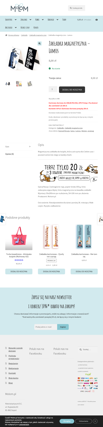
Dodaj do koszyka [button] (19, 271)
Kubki (37, 19)
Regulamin (13, 363)
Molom (84, 131)
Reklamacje (14, 368)
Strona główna (13, 35)
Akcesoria (8, 27)
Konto (36, 27)
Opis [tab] (7, 146)
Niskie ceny (25, 27)
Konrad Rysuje (64, 131)
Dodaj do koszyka (72, 89)
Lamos (78, 131)
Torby (64, 19)
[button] (40, 43)
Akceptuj (66, 421)
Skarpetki (8, 19)
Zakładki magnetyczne (37, 35)
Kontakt (12, 373)
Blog (11, 383)
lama (72, 131)
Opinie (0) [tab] (9, 154)
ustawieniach (24, 424)
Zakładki (24, 19)
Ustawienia (83, 421)
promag (91, 131)
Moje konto (13, 378)
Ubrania (51, 19)
